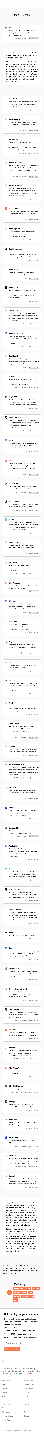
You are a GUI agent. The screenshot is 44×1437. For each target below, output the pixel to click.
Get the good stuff (12, 1349)
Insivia (11, 519)
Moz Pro (12, 680)
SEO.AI (12, 1048)
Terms (26, 1408)
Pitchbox (12, 787)
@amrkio (30, 1373)
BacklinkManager (16, 249)
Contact (26, 1416)
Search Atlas (14, 1009)
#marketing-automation (22, 1288)
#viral (24, 1292)
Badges (4, 1397)
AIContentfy (13, 140)
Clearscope (13, 310)
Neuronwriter (14, 723)
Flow (11, 440)
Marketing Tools (7, 1416)
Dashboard (13, 356)
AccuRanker (14, 99)
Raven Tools (14, 869)
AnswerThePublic (16, 162)
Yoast (11, 27)
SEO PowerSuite (15, 1068)
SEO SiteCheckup (16, 1086)
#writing (17, 1292)
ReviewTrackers (15, 910)
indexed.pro (13, 483)
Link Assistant (14, 583)
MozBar (12, 703)
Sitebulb (12, 1176)
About (4, 1384)
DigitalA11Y (13, 397)
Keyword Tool (14, 542)
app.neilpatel (14, 208)
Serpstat (12, 1155)
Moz (10, 662)
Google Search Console (18, 989)
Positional (13, 808)
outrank (12, 746)
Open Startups (29, 1384)
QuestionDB (14, 828)
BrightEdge (13, 269)
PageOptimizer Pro (16, 764)
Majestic (12, 642)
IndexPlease (14, 501)
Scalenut (12, 948)
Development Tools (9, 1412)
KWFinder (13, 563)
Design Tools (6, 1408)
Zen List (26, 1393)
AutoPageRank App (17, 229)
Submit (4, 1393)
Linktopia (12, 601)
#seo (30, 1292)
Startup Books (29, 1389)
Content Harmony (16, 333)
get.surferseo (14, 460)
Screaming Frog (15, 968)
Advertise (5, 1389)
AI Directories (14, 119)
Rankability (13, 846)
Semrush (12, 1030)
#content (36, 1288)
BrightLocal (13, 287)
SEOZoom (13, 1119)
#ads (15, 1300)
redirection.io (14, 889)
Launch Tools (6, 1420)
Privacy (26, 1412)
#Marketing (19, 1284)
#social (16, 1296)
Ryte (11, 932)
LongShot (13, 621)
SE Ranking (13, 1137)
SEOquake (13, 1102)
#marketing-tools (28, 1296)
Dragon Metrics (15, 417)
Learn (26, 1397)
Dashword (13, 376)
